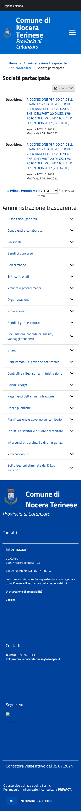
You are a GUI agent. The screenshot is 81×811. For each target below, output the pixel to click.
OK (12, 801)
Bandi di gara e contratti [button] (25, 322)
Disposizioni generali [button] (22, 218)
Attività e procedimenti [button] (24, 287)
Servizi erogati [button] (17, 384)
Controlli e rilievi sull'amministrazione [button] (34, 373)
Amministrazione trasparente (45, 63)
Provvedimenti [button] (17, 311)
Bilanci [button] (12, 350)
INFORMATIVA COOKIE (36, 800)
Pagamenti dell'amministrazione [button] (30, 396)
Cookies (11, 600)
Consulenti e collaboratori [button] (25, 230)
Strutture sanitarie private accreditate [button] (35, 430)
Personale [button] (14, 241)
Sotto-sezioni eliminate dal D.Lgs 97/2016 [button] (31, 468)
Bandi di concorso (20, 253)
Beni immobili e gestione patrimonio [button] (33, 361)
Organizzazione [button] (18, 299)
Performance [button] (16, 264)
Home (13, 63)
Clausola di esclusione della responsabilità (40, 583)
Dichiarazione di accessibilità (24, 591)
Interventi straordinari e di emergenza (35, 442)
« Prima (12, 190)
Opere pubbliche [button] (19, 407)
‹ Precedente (28, 190)
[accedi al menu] (72, 32)
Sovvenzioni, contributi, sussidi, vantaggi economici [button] (30, 336)
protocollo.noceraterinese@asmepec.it (35, 659)
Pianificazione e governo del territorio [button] (34, 419)
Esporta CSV (65, 88)
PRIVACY (64, 789)
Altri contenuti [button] (18, 453)
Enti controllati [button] (18, 276)
